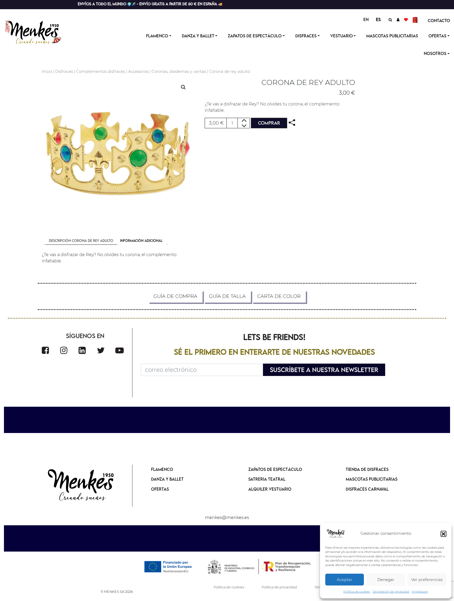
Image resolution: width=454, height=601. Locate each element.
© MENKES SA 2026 (117, 592)
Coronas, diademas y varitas (179, 71)
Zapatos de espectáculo (255, 35)
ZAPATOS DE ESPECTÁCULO (275, 469)
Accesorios (138, 71)
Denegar (385, 579)
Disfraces (306, 35)
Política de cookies (356, 591)
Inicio (47, 71)
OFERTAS (437, 35)
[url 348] (292, 123)
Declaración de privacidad (391, 591)
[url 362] (101, 350)
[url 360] (63, 350)
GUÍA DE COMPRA (175, 296)
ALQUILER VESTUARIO (269, 489)
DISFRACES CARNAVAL (367, 489)
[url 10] (37, 31)
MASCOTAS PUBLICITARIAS (372, 479)
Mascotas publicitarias (392, 35)
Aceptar (344, 579)
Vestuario (341, 35)
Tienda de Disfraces (367, 469)
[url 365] (81, 486)
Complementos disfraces (100, 71)
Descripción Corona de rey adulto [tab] (81, 240)
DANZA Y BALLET (167, 479)
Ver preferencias (427, 579)
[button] (443, 533)
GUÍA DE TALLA (227, 296)
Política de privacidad (279, 587)
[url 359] (45, 350)
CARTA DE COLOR (279, 296)
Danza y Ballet (198, 35)
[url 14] (406, 19)
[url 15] (415, 19)
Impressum (420, 591)
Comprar (269, 123)
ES (378, 19)
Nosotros (435, 53)
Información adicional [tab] (141, 240)
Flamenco (157, 35)
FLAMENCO (162, 469)
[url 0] (335, 533)
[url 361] (82, 350)
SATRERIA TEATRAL (266, 479)
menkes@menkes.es (227, 517)
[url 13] (398, 19)
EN (366, 19)
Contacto (439, 20)
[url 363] (119, 350)
